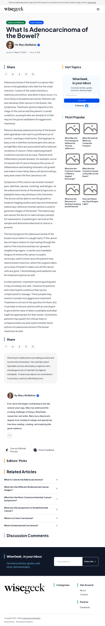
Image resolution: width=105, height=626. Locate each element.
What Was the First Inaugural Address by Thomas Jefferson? (71, 143)
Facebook (85, 607)
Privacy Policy (9, 622)
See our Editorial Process (18, 450)
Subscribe (82, 101)
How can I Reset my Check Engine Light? (90, 201)
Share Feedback (46, 450)
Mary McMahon (27, 44)
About (83, 590)
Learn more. (91, 2)
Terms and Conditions (24, 622)
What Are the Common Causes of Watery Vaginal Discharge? (73, 173)
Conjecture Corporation (31, 618)
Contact (84, 594)
